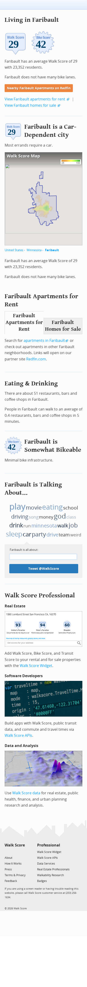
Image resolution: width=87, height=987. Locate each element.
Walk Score (15, 845)
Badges (42, 881)
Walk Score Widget (36, 665)
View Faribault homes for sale (30, 105)
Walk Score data (26, 793)
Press (8, 869)
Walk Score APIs (18, 735)
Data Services (46, 863)
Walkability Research (50, 875)
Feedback (11, 881)
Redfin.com (36, 359)
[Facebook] (14, 851)
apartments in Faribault (44, 340)
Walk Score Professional (40, 595)
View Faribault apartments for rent (35, 99)
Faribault (52, 250)
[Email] (21, 851)
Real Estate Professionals (53, 869)
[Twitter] (7, 851)
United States (14, 250)
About (8, 857)
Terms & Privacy (15, 875)
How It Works (13, 863)
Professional (48, 845)
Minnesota (34, 250)
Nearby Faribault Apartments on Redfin (39, 88)
